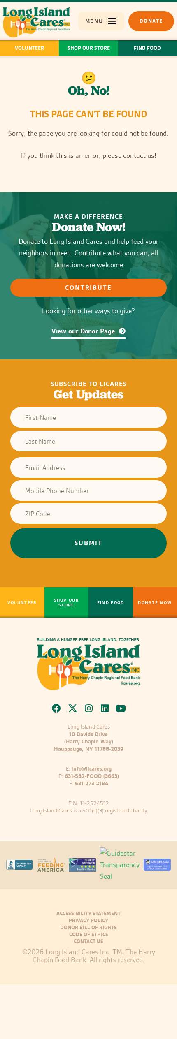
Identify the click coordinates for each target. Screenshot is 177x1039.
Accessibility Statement (88, 913)
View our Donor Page (83, 331)
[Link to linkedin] (105, 708)
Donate (151, 20)
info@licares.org (92, 768)
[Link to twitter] (72, 708)
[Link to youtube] (121, 708)
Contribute (88, 287)
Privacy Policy (88, 920)
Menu (93, 21)
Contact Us (88, 941)
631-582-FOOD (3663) (92, 776)
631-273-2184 (91, 783)
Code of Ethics (88, 934)
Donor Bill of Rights (88, 927)
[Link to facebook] (56, 708)
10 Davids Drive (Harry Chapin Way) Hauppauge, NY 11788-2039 (88, 741)
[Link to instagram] (88, 708)
